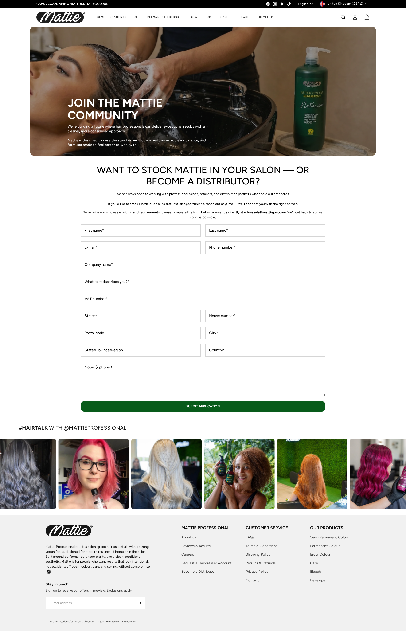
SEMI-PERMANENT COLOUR (117, 17)
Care (314, 563)
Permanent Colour (325, 546)
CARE (224, 17)
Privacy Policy (257, 571)
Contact (252, 580)
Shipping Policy (258, 554)
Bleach (315, 571)
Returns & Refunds (261, 563)
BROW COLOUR (200, 17)
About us (188, 537)
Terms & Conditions (261, 546)
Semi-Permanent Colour (329, 537)
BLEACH (244, 17)
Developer (318, 580)
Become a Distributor (198, 571)
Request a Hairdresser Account (206, 563)
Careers (187, 554)
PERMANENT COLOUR (163, 17)
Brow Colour (320, 554)
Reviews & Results (196, 546)
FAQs (250, 537)
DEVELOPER (268, 17)
